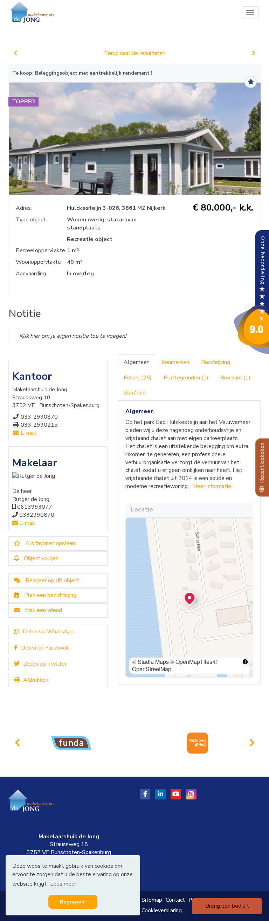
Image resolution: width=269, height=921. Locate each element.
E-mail (27, 433)
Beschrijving (215, 362)
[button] (189, 598)
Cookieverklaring (162, 910)
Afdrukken (35, 680)
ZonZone (135, 393)
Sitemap (152, 900)
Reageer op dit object (52, 580)
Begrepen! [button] (73, 901)
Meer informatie (211, 486)
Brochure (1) (235, 378)
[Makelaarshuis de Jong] (32, 12)
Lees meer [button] (63, 884)
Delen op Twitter (45, 664)
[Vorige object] (15, 53)
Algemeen (137, 362)
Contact (175, 900)
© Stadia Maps (150, 662)
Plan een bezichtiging (50, 595)
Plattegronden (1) (186, 378)
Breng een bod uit (227, 906)
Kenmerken (175, 362)
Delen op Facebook (45, 648)
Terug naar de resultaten (134, 53)
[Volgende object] (254, 53)
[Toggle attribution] (245, 662)
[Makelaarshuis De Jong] (251, 292)
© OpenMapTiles (191, 662)
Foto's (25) (138, 378)
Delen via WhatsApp (48, 631)
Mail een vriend (43, 610)
